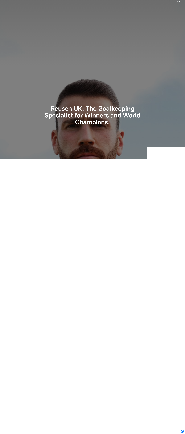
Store (3, 1)
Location (10, 1)
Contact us (16, 1)
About (6, 1)
